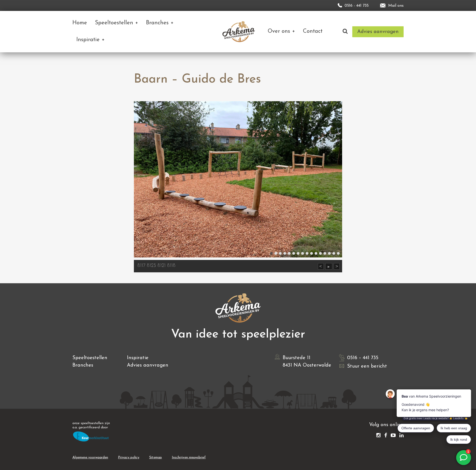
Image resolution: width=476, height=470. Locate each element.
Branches (82, 365)
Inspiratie (138, 357)
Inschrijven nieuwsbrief (189, 457)
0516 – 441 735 (362, 357)
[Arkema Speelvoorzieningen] (240, 32)
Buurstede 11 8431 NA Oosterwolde (307, 361)
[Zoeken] (345, 31)
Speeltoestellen (89, 357)
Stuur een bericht (367, 366)
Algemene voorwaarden (90, 457)
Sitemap (155, 457)
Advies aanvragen (147, 365)
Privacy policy (128, 457)
